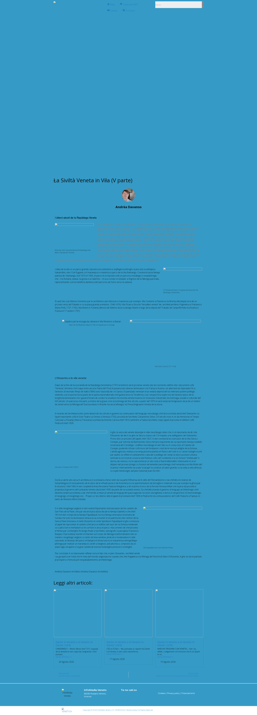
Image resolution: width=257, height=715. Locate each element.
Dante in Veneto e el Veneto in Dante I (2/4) (175, 643)
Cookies (161, 693)
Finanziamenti (188, 693)
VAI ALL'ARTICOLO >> (64, 657)
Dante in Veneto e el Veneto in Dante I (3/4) (125, 643)
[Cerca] (202, 4)
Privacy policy (173, 693)
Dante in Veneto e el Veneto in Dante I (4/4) (74, 643)
